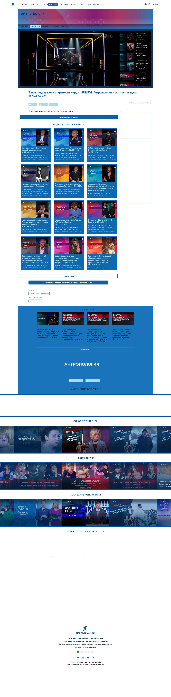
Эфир (25, 4)
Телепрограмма (94, 4)
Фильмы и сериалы (68, 4)
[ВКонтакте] (32, 104)
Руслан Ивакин (45, 294)
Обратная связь (87, 644)
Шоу (43, 4)
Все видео (104, 641)
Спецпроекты (83, 638)
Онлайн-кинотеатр (96, 638)
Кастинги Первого (92, 641)
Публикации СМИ (89, 647)
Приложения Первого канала (74, 641)
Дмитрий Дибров (34, 294)
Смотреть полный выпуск (69, 117)
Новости (34, 4)
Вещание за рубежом (87, 652)
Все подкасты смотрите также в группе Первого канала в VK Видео (68, 282)
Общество (38, 301)
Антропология (34, 13)
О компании (72, 638)
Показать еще (69, 276)
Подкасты (53, 4)
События (78, 647)
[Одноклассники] (43, 104)
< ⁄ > (51, 104)
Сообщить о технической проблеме (140, 103)
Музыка (31, 301)
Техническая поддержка (103, 644)
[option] (134, 36)
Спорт (82, 4)
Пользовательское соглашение (69, 644)
